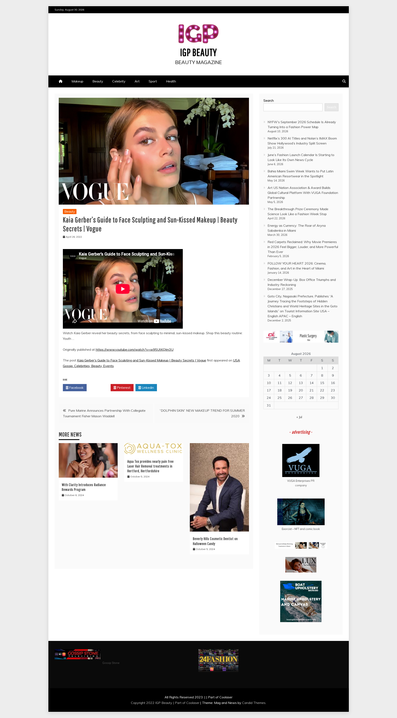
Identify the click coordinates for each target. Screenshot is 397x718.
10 (269, 383)
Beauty (97, 81)
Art (137, 81)
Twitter (100, 387)
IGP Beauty (198, 52)
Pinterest (123, 387)
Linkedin (147, 387)
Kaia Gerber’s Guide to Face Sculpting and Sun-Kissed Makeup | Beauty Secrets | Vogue (141, 360)
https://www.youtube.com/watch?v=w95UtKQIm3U (134, 349)
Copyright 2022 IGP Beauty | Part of (158, 703)
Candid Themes (253, 703)
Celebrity (119, 81)
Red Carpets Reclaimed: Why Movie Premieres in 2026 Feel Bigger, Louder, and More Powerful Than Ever (303, 247)
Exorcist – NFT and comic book (301, 529)
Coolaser (192, 703)
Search (268, 100)
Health (171, 81)
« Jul (299, 417)
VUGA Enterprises (298, 480)
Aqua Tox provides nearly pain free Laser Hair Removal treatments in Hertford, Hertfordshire (150, 466)
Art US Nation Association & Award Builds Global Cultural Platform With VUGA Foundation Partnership (303, 193)
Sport (153, 81)
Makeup (77, 81)
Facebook (76, 387)
